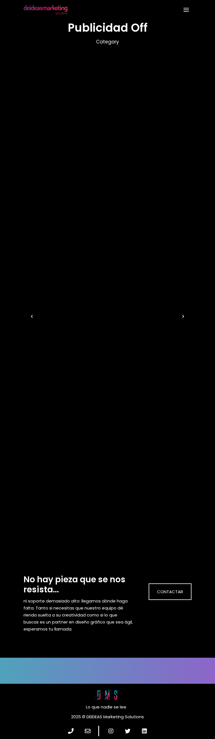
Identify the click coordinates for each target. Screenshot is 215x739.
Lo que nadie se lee (106, 707)
